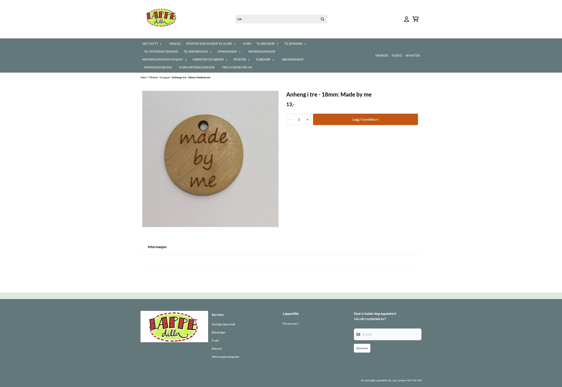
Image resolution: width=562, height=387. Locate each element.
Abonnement (293, 59)
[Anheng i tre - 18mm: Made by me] (210, 159)
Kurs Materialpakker (197, 67)
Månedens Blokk (158, 67)
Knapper (165, 77)
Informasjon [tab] (157, 247)
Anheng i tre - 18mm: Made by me (191, 77)
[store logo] (164, 19)
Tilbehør (153, 77)
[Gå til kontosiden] (406, 19)
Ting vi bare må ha (237, 67)
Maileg (175, 43)
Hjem (143, 77)
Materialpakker (261, 51)
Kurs (247, 43)
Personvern (291, 323)
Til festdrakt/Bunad (161, 51)
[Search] (322, 19)
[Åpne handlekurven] (415, 19)
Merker (381, 55)
